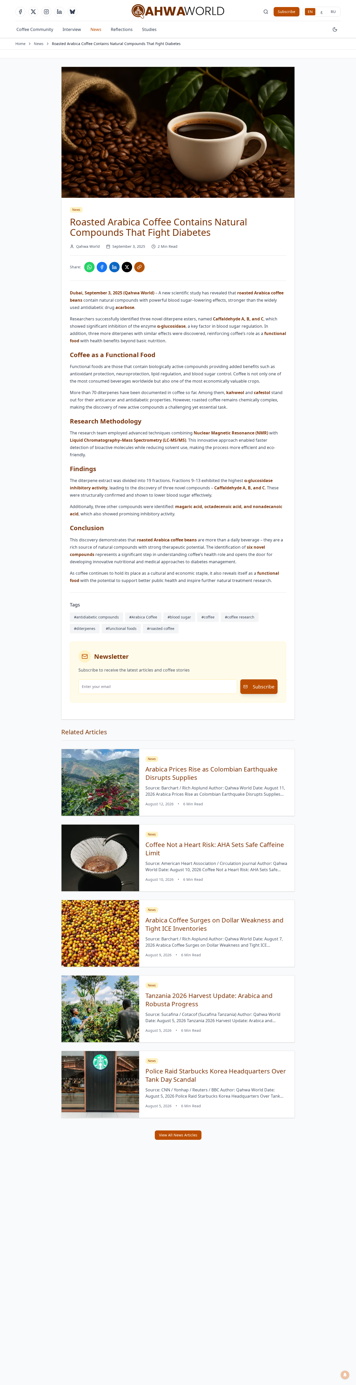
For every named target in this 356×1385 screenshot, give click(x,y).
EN (310, 11)
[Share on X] (127, 267)
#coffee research (239, 617)
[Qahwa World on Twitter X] (33, 12)
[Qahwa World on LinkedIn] (59, 12)
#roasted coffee (160, 628)
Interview (72, 29)
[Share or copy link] (139, 267)
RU (333, 11)
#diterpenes (84, 628)
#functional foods (121, 628)
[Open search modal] (266, 11)
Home (20, 43)
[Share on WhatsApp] (89, 267)
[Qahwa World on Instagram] (46, 12)
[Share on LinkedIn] (114, 267)
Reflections (122, 29)
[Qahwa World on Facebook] (20, 12)
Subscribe (286, 11)
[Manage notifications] (345, 1375)
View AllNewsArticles (178, 1135)
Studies (149, 29)
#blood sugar (179, 617)
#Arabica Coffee (143, 617)
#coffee (207, 617)
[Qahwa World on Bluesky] (72, 12)
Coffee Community (34, 29)
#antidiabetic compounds (96, 617)
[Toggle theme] (335, 29)
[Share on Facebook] (102, 267)
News (95, 29)
